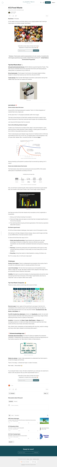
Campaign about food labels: (15, 335)
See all (10, 441)
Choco (38, 320)
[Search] (41, 2)
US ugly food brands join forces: (16, 67)
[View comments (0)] (13, 16)
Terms (31, 459)
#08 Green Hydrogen (13, 418)
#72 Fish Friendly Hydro (14, 434)
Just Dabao (15, 311)
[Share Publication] (43, 2)
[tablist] (13, 401)
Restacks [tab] (15, 401)
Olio (45, 309)
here (39, 137)
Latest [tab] (12, 415)
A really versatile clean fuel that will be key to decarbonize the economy (22, 420)
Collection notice (36, 459)
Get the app (34, 461)
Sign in (53, 2)
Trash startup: (12, 77)
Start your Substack (25, 461)
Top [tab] (9, 415)
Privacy (28, 459)
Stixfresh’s (22, 314)
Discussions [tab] (17, 415)
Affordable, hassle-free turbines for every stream (17, 435)
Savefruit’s (34, 314)
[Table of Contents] (1, 233)
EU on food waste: (13, 73)
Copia (26, 320)
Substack (23, 464)
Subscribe (48, 2)
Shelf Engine (32, 320)
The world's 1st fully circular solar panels (16, 427)
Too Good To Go (40, 309)
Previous (12, 393)
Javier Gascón (13, 12)
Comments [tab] (11, 401)
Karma (10, 311)
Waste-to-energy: (13, 358)
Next (45, 393)
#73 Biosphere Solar (13, 426)
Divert (23, 320)
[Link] (7, 65)
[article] (28, 420)
